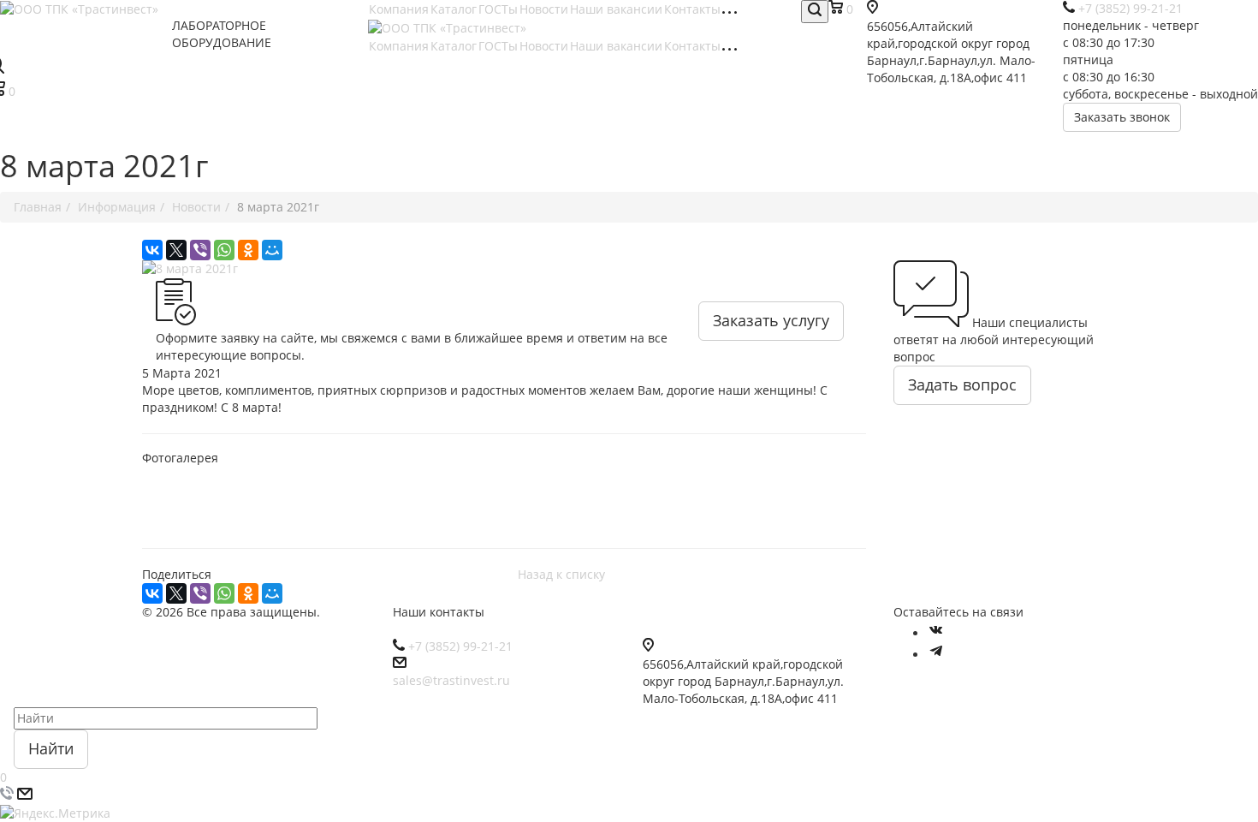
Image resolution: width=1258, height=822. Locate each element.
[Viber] (200, 250)
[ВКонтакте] (152, 250)
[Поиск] (814, 11)
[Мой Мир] (272, 250)
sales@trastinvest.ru (451, 680)
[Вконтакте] (936, 633)
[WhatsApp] (224, 250)
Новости (543, 9)
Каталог (453, 9)
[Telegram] (936, 654)
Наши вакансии (616, 9)
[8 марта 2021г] (504, 268)
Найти (51, 748)
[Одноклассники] (248, 250)
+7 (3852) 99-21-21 (460, 646)
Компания (399, 9)
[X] (176, 250)
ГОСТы (498, 9)
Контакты (692, 9)
